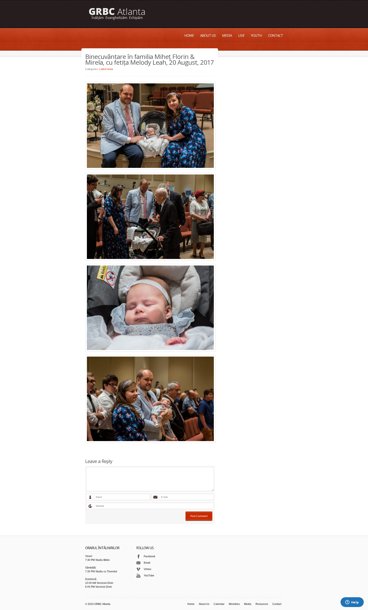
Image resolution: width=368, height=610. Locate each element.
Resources (262, 604)
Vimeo (147, 569)
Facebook (149, 556)
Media (227, 35)
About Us (208, 35)
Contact (275, 35)
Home (189, 35)
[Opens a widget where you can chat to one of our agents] (352, 602)
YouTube (149, 575)
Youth (256, 35)
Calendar (219, 604)
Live (241, 35)
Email (147, 562)
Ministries (234, 604)
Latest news (106, 69)
